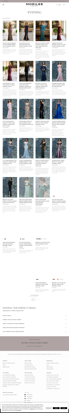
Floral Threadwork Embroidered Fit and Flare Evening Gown (25, 162)
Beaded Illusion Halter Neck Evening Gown (43, 243)
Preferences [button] (19, 410)
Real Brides (49, 366)
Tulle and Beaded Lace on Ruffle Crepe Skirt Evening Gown (10, 162)
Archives (48, 372)
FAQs (4, 365)
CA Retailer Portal (30, 377)
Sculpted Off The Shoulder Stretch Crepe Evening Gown (25, 44)
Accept (63, 408)
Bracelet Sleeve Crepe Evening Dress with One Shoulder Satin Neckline (42, 45)
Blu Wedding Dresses (52, 377)
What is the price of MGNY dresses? (13, 323)
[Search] (57, 5)
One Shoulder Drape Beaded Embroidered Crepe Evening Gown (25, 201)
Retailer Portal (29, 375)
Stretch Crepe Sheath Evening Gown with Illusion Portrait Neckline (42, 163)
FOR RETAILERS (28, 372)
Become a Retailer (30, 382)
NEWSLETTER (6, 366)
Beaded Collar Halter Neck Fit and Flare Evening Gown (58, 284)
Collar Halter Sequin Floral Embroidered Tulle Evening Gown (9, 44)
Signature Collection (52, 375)
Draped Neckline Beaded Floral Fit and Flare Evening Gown (59, 44)
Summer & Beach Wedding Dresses (12, 382)
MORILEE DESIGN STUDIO (52, 363)
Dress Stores (28, 363)
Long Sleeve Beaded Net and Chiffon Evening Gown (9, 244)
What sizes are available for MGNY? (14, 327)
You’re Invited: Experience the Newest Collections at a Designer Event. (46, 1)
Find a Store (28, 360)
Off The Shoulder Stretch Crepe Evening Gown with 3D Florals (59, 201)
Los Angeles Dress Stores (10, 394)
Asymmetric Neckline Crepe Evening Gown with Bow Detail (58, 85)
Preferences (48, 408)
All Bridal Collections (52, 388)
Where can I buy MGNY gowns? (12, 319)
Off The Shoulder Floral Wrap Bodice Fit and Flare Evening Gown (25, 245)
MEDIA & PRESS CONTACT (9, 363)
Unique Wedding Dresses (9, 380)
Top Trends (6, 372)
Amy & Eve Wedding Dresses (53, 378)
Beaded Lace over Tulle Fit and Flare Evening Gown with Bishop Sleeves (42, 86)
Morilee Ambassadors (31, 368)
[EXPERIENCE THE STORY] (13, 288)
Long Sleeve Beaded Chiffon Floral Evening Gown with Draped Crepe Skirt (25, 86)
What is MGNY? (7, 315)
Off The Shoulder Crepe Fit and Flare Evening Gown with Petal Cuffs (9, 124)
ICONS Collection (51, 386)
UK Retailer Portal (30, 380)
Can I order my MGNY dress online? (13, 331)
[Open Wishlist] (59, 5)
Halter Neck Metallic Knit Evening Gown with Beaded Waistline (26, 123)
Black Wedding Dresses (9, 377)
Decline (56, 408)
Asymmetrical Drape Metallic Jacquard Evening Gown (58, 162)
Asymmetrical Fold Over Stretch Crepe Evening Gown (9, 85)
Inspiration (49, 360)
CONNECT (5, 360)
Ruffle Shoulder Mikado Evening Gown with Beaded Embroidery (42, 202)
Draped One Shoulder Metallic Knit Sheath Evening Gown (42, 123)
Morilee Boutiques (30, 366)
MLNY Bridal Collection (53, 384)
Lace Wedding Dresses (9, 375)
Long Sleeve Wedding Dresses (11, 378)
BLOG (47, 365)
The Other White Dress (52, 380)
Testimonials (50, 368)
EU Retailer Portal (30, 378)
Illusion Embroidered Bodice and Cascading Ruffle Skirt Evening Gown (59, 124)
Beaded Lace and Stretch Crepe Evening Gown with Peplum (10, 201)
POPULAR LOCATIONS (8, 392)
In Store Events (29, 365)
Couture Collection (52, 382)
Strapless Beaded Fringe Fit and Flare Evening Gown (42, 284)
